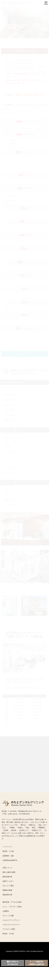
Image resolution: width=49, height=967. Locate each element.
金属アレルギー (8, 881)
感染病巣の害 (7, 895)
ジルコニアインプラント (11, 920)
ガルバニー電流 (8, 886)
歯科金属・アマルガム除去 (12, 902)
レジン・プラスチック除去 (12, 907)
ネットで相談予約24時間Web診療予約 (36, 963)
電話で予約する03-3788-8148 (13, 963)
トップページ (7, 847)
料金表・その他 (8, 851)
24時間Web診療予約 (10, 860)
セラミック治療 (8, 916)
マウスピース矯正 (9, 929)
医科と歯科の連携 (9, 872)
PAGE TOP (44, 951)
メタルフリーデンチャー (11, 925)
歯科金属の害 (7, 877)
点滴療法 (6, 911)
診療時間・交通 (8, 856)
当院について (7, 868)
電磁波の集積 (7, 890)
